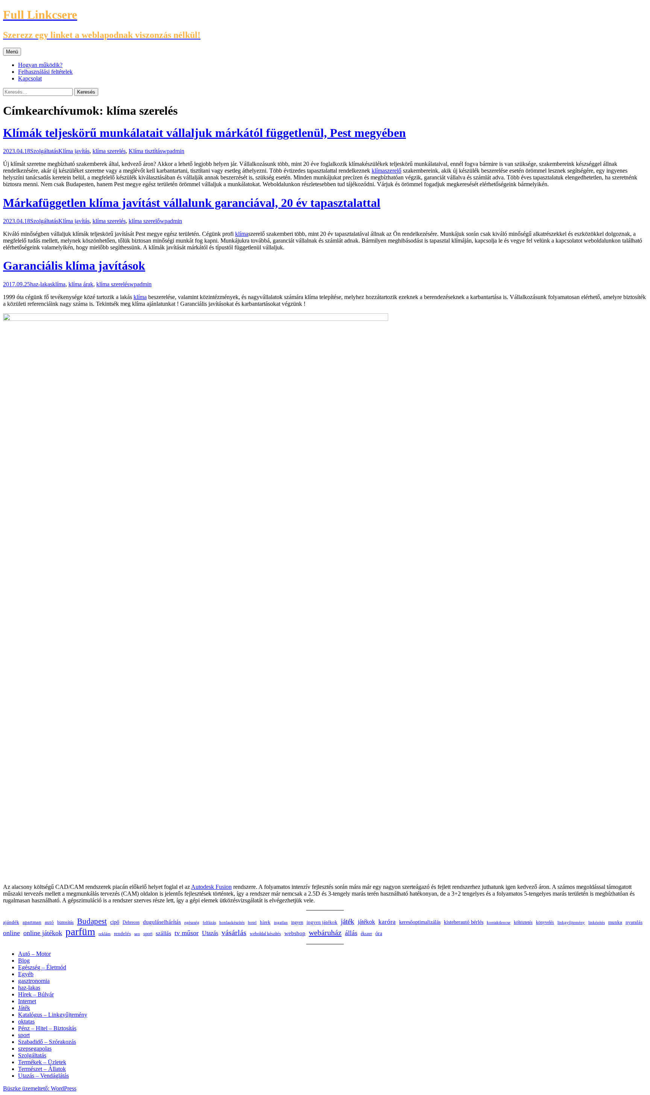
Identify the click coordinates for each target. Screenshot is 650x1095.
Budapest (92, 921)
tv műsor (187, 933)
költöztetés (523, 922)
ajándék (11, 922)
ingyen (297, 922)
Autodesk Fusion (211, 887)
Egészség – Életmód (42, 967)
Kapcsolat (30, 78)
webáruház (325, 932)
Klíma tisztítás (145, 151)
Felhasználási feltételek (45, 71)
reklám (105, 933)
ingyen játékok (322, 922)
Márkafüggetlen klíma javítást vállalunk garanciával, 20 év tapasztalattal (191, 203)
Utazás (210, 933)
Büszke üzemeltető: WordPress (39, 1088)
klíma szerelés (109, 151)
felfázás (209, 922)
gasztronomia (34, 981)
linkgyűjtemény (571, 922)
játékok (366, 921)
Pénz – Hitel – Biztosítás (47, 1028)
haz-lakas (41, 284)
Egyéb (25, 974)
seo (137, 933)
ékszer (366, 933)
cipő (114, 922)
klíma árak (80, 284)
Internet (27, 1001)
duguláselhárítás (162, 922)
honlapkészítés (232, 922)
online (11, 933)
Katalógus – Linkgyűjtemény (52, 1014)
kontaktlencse (498, 922)
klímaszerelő (386, 170)
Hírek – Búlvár (36, 994)
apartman (32, 922)
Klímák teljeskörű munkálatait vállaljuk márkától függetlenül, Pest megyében (204, 133)
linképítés (596, 922)
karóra (387, 921)
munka (615, 922)
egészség (191, 922)
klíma (241, 234)
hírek (265, 922)
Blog (24, 960)
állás (351, 933)
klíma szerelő (144, 221)
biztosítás (65, 922)
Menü (12, 52)
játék (347, 921)
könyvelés (545, 922)
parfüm (80, 931)
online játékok (42, 933)
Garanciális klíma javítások (74, 265)
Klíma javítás (74, 151)
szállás (163, 933)
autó (49, 922)
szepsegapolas (35, 1048)
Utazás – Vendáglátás (43, 1075)
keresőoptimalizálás (419, 922)
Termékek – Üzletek (42, 1062)
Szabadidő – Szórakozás (47, 1042)
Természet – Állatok (42, 1069)
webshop (294, 933)
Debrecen (131, 922)
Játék (24, 1008)
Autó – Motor (34, 954)
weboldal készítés (265, 933)
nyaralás (634, 922)
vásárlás (234, 932)
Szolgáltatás (44, 151)
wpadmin (173, 151)
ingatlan (281, 922)
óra (378, 933)
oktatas (26, 1021)
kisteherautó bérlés (463, 922)
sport (147, 933)
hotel (252, 922)
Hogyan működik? (40, 65)
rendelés (122, 933)
